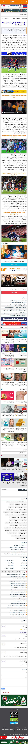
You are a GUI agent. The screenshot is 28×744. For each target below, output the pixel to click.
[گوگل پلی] (14, 716)
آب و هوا (10, 563)
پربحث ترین (3, 572)
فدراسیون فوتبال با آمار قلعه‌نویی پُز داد (18, 549)
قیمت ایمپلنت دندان (22, 502)
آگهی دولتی (11, 729)
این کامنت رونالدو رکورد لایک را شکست (18, 601)
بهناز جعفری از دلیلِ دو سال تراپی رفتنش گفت (17, 610)
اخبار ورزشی (14, 728)
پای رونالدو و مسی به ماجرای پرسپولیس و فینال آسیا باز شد (14, 554)
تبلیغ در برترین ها (17, 729)
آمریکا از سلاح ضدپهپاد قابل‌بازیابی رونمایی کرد (17, 614)
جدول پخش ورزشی (8, 568)
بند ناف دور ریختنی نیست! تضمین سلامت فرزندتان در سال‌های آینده (14, 313)
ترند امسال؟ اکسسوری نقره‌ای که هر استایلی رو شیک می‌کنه (15, 307)
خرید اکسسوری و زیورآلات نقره (20, 507)
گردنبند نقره (12, 504)
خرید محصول (14, 292)
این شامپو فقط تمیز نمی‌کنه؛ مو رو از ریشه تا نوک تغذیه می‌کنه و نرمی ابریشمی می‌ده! (14, 311)
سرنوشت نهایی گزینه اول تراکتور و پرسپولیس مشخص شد (16, 574)
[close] (1, 735)
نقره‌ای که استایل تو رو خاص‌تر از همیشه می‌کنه (17, 304)
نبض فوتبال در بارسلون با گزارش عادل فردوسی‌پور (16, 551)
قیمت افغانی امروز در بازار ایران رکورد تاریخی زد (17, 576)
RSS (14, 731)
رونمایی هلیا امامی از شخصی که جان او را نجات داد (16, 605)
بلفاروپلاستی (9, 502)
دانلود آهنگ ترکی (8, 530)
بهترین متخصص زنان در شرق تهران (19, 530)
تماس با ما (4, 728)
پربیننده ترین (9, 572)
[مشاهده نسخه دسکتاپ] (2, 2)
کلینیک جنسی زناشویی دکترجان (20, 522)
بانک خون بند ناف (23, 535)
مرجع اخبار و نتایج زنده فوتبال (12, 509)
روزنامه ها (23, 560)
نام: (26, 672)
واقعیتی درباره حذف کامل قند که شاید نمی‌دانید (17, 617)
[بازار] (14, 720)
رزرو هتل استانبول (23, 515)
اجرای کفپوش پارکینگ (22, 533)
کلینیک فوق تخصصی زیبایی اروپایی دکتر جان (18, 520)
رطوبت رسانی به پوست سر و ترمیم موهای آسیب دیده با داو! (15, 309)
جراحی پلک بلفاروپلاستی (14, 517)
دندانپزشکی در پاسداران (22, 528)
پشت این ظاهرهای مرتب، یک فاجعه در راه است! (17, 612)
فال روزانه (10, 565)
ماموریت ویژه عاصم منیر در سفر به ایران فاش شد (17, 590)
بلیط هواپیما (15, 502)
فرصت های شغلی (24, 729)
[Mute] (4, 258)
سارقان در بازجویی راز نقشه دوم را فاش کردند (17, 594)
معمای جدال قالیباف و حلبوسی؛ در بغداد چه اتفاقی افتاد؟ (16, 608)
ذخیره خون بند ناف (22, 525)
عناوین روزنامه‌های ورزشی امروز (19, 545)
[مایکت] (14, 723)
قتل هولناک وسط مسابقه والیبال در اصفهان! (18, 587)
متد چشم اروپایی (15, 515)
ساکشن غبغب (23, 504)
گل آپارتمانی (8, 515)
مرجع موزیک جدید (22, 509)
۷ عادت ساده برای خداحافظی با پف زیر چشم (18, 603)
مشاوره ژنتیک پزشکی (9, 522)
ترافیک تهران (22, 565)
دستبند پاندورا (10, 507)
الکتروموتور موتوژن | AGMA (21, 538)
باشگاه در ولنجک (23, 517)
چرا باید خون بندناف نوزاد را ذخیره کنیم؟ (19, 302)
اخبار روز (18, 728)
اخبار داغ (17, 572)
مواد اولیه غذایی (6, 512)
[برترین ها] (12, 2)
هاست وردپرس (7, 528)
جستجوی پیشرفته (5, 729)
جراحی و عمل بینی (14, 535)
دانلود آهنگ (24, 512)
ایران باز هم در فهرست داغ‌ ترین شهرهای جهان (18, 583)
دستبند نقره (17, 504)
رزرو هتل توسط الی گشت (15, 512)
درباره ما (9, 728)
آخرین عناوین (23, 572)
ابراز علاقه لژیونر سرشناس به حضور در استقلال (18, 585)
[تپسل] (1, 243)
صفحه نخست (24, 728)
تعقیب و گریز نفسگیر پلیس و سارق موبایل (18, 592)
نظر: (26, 677)
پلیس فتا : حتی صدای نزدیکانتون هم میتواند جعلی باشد (16, 305)
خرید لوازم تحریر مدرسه (12, 533)
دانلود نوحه (14, 528)
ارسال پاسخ (3, 626)
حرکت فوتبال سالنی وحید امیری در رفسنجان (17, 547)
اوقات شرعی (23, 568)
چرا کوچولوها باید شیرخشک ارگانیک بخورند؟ (18, 315)
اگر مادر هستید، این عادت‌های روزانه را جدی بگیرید (17, 581)
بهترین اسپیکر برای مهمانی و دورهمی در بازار (18, 300)
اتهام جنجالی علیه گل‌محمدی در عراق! (19, 599)
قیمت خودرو (23, 563)
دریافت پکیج (14, 264)
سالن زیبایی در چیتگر (14, 525)
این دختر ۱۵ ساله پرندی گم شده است (19, 579)
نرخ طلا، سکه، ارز (9, 560)
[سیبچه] (14, 713)
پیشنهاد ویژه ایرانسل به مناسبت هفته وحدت (18, 596)
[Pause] (2, 258)
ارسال (3, 688)
